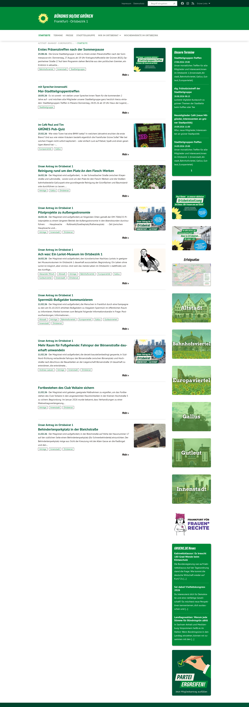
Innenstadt (62, 69)
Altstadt (62, 274)
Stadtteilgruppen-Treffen (188, 58)
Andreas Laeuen (46, 370)
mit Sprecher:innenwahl (52, 87)
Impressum (126, 3)
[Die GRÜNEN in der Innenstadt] (191, 489)
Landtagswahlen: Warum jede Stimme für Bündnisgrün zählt (191, 619)
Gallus (58, 149)
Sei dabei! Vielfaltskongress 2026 (189, 588)
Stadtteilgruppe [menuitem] (85, 35)
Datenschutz (138, 3)
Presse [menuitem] (69, 35)
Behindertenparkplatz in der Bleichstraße (68, 429)
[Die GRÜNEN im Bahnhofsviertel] (191, 344)
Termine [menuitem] (58, 35)
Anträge (42, 190)
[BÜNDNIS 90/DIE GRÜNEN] (43, 18)
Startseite (82, 43)
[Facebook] (182, 3)
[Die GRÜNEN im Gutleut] (191, 453)
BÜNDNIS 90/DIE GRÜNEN (73, 16)
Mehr (124, 74)
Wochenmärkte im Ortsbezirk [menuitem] (141, 35)
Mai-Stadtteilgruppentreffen (58, 91)
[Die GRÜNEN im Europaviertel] (191, 380)
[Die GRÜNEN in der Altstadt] (191, 308)
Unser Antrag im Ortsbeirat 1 (55, 166)
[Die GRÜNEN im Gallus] (191, 416)
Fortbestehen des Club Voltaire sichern (66, 387)
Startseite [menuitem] (44, 35)
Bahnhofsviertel (46, 69)
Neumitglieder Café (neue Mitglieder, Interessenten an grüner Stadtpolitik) (191, 119)
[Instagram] (187, 3)
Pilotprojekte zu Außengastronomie (64, 212)
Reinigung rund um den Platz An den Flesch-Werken (76, 170)
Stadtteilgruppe (78, 69)
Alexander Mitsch (46, 274)
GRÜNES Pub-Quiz (51, 129)
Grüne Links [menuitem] (202, 3)
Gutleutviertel (45, 277)
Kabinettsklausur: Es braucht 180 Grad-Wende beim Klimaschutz (190, 556)
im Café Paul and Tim (51, 125)
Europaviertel (45, 149)
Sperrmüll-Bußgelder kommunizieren (65, 299)
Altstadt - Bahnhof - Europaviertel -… (56, 43)
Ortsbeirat (64, 190)
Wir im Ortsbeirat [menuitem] (108, 35)
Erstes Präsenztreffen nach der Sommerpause (71, 49)
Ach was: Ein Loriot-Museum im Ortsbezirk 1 (70, 254)
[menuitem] (126, 3)
